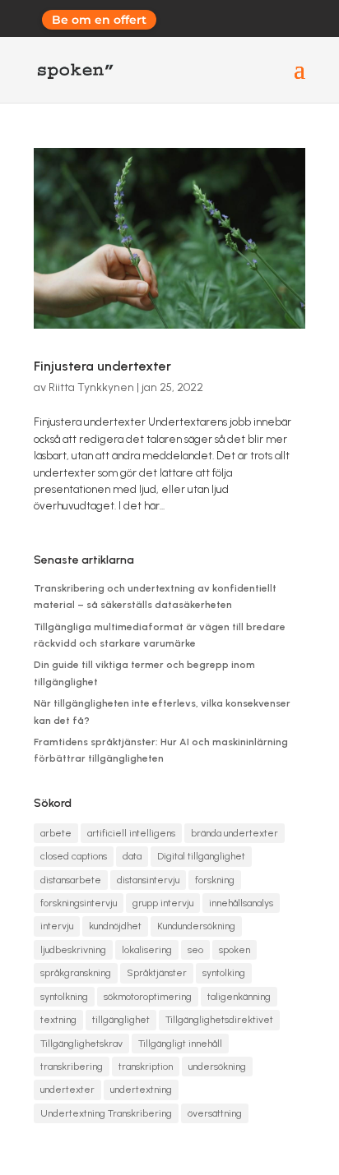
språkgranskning (75, 973)
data (132, 856)
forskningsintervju (78, 903)
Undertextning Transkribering (106, 1113)
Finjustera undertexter (102, 366)
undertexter (67, 1089)
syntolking (223, 973)
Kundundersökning (196, 926)
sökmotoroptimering (148, 996)
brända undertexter (234, 833)
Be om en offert (99, 19)
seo (195, 950)
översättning (215, 1113)
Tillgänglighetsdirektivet (219, 1019)
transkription (145, 1066)
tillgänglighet (121, 1019)
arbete (56, 833)
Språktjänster (157, 973)
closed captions (73, 856)
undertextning (141, 1089)
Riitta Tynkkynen (91, 387)
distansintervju (148, 880)
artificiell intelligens (131, 833)
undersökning (217, 1066)
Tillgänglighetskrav (81, 1043)
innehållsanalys (241, 903)
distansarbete (70, 880)
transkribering (71, 1066)
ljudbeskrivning (73, 950)
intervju (56, 926)
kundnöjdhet (115, 926)
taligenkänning (239, 996)
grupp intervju (162, 903)
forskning (215, 880)
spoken (234, 950)
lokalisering (147, 950)
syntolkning (64, 996)
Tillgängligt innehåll (180, 1043)
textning (58, 1019)
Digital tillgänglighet (201, 856)
